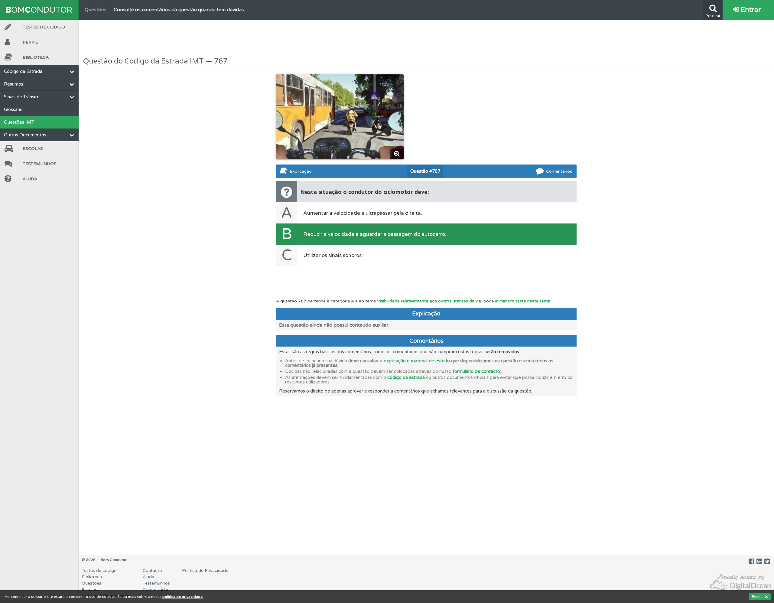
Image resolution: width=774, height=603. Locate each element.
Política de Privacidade (205, 570)
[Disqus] (426, 472)
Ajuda (30, 178)
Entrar (750, 10)
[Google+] (759, 562)
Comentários (559, 171)
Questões (91, 583)
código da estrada (406, 377)
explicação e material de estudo (417, 360)
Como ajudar (156, 589)
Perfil (30, 42)
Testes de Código (44, 27)
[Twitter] (767, 562)
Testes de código (99, 570)
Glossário (13, 109)
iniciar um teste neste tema (522, 301)
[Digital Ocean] (740, 582)
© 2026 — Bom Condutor (104, 560)
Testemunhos (40, 163)
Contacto (152, 570)
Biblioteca (36, 57)
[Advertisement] (426, 36)
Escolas (33, 148)
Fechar (758, 597)
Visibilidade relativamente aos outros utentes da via (429, 301)
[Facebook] (751, 562)
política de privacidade (182, 597)
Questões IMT (19, 122)
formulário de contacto (476, 371)
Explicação (301, 171)
